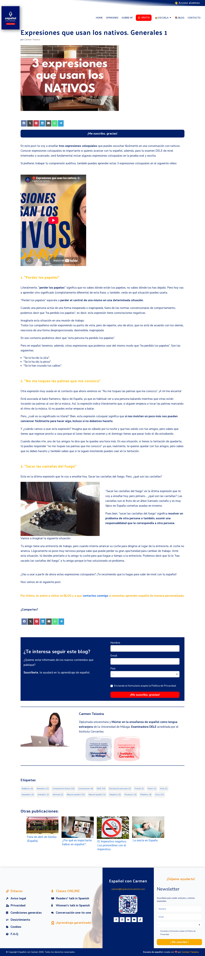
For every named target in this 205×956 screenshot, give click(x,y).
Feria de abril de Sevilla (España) (41, 839)
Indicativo (43, 794)
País (113, 668)
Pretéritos (145, 794)
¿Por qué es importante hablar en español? (77, 842)
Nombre (115, 642)
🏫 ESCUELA (162, 17)
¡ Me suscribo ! (179, 942)
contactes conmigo (95, 596)
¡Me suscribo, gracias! (145, 695)
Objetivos (115, 794)
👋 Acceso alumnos (187, 3)
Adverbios (43, 788)
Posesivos (130, 794)
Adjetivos (27, 788)
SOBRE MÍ (127, 17)
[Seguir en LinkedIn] (128, 919)
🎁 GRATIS (144, 17)
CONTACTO (194, 17)
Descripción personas (120, 788)
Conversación (85, 788)
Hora (163, 788)
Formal (139, 788)
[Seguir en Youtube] (134, 919)
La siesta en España (145, 840)
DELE (101, 788)
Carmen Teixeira (32, 39)
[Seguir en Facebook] (116, 919)
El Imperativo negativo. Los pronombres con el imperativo (112, 845)
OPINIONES (112, 17)
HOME (99, 17)
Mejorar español (76, 794)
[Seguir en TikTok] (140, 919)
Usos (159, 794)
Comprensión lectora (63, 788)
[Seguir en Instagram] (122, 919)
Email (113, 655)
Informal (58, 794)
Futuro (152, 788)
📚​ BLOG (179, 17)
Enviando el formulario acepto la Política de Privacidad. (145, 685)
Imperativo (28, 794)
